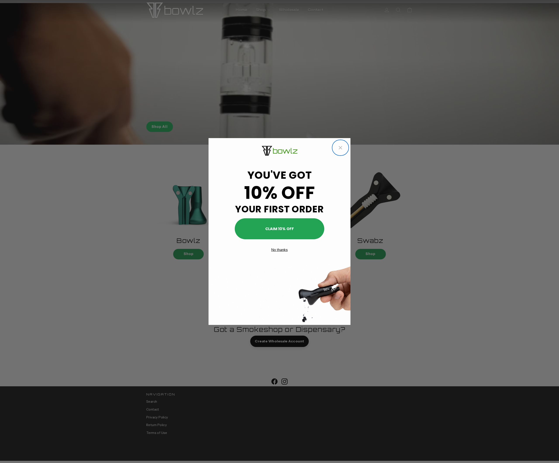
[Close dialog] (340, 148)
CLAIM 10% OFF (279, 228)
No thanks (279, 250)
